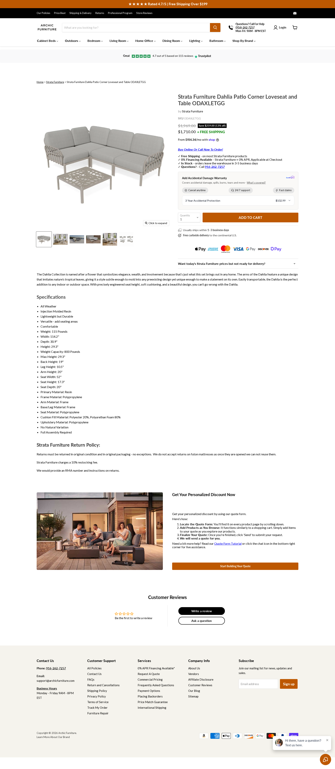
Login (282, 27)
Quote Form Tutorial (228, 543)
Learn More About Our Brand (53, 737)
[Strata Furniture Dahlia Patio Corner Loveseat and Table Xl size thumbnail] (60, 239)
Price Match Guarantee (153, 702)
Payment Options (149, 690)
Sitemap (193, 696)
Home (40, 82)
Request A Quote (149, 674)
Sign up (288, 684)
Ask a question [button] (201, 620)
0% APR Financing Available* (156, 668)
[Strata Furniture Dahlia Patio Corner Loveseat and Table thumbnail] (44, 239)
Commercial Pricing (150, 679)
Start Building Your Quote (235, 566)
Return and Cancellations (103, 685)
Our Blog (194, 690)
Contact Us (94, 674)
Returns (99, 13)
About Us (194, 668)
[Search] (215, 27)
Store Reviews (144, 13)
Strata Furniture (55, 82)
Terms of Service (98, 702)
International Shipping (152, 707)
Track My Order (97, 707)
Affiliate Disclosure (200, 679)
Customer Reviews (200, 685)
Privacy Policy (96, 696)
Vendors (193, 674)
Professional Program (120, 13)
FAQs (90, 679)
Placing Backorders (150, 696)
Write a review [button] (201, 611)
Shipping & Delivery (80, 13)
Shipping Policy (97, 690)
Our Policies (43, 13)
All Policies (94, 668)
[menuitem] (48, 40)
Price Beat (60, 13)
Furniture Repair (98, 713)
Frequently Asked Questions (156, 685)
